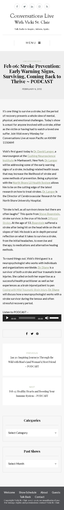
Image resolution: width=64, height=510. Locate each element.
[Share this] (26, 333)
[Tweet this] (32, 333)
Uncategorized (32, 61)
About (44, 492)
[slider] (55, 317)
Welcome (9, 492)
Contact (39, 496)
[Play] (7, 318)
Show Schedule (27, 492)
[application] (32, 317)
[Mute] (47, 318)
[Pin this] (37, 333)
